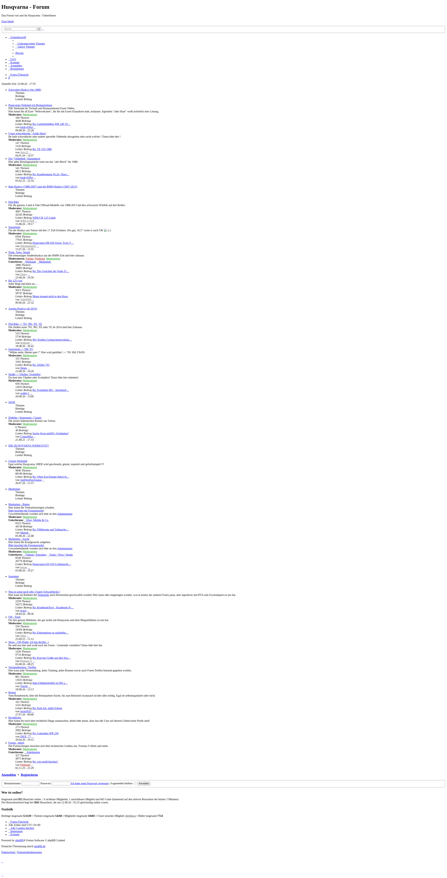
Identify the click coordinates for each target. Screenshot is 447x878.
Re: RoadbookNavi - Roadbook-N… (53, 607)
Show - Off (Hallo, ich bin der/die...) (28, 642)
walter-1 (24, 393)
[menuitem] (30, 43)
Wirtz (23, 635)
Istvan (23, 567)
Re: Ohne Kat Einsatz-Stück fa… (50, 476)
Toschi (24, 686)
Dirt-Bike (13, 201)
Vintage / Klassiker (35, 554)
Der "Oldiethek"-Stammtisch (24, 158)
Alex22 (24, 152)
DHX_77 (25, 736)
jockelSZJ (25, 711)
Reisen (12, 692)
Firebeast (40, 258)
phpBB (19, 840)
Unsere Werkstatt (17, 461)
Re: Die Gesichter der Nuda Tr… (50, 271)
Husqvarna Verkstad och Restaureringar (30, 105)
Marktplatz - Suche (18, 538)
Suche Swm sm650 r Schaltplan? (50, 433)
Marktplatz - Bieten (19, 504)
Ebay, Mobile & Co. (37, 520)
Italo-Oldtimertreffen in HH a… (50, 683)
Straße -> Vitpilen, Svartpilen (24, 374)
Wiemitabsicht (28, 246)
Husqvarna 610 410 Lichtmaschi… (51, 564)
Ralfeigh (25, 342)
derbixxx (130, 815)
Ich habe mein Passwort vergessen (90, 783)
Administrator (64, 513)
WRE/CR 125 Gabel (44, 217)
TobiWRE (26, 299)
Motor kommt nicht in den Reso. (50, 296)
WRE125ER (27, 220)
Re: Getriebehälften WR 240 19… (51, 124)
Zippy (23, 274)
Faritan (29, 258)
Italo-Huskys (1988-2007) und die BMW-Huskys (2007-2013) (42, 186)
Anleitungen (33, 752)
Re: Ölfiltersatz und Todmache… (50, 529)
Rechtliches (14, 717)
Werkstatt (30, 261)
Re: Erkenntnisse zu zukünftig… (50, 632)
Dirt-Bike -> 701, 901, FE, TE (25, 323)
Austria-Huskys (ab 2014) (22, 308)
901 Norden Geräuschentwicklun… (52, 339)
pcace (23, 610)
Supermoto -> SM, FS (20, 349)
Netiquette (43, 594)
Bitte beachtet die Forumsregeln (25, 510)
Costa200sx (26, 436)
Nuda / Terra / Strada (61, 554)
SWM (11, 402)
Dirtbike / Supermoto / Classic (25, 417)
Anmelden (8, 775)
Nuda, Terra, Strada (19, 252)
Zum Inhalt (7, 21)
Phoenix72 (26, 661)
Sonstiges (13, 576)
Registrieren (29, 775)
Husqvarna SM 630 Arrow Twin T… (53, 242)
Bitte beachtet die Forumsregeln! (26, 545)
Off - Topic (14, 616)
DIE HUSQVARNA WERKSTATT (28, 445)
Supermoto (14, 227)
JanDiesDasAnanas (31, 479)
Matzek (24, 532)
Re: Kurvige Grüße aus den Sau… (51, 657)
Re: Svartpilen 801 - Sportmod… (50, 390)
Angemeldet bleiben (121, 783)
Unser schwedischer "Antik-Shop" (27, 133)
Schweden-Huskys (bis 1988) (24, 89)
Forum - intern (16, 742)
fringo (23, 368)
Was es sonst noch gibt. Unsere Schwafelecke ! (34, 591)
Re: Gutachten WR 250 (45, 733)
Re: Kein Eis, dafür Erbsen (47, 708)
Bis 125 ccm (15, 280)
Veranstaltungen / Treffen (22, 667)
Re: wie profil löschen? (45, 761)
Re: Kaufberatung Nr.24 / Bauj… (50, 174)
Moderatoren (30, 114)
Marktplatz (45, 261)
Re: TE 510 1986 (42, 149)
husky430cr (26, 127)
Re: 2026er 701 (41, 364)
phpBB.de (39, 846)
